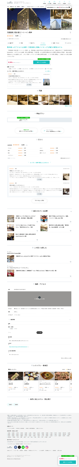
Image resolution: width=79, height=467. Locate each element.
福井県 (39, 434)
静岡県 (9, 434)
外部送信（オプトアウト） (33, 450)
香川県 (9, 435)
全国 (18, 437)
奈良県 (60, 434)
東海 (35, 437)
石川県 (34, 434)
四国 (39, 437)
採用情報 (54, 450)
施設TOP (11, 43)
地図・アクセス (56, 43)
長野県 (26, 434)
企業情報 (21, 450)
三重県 (43, 434)
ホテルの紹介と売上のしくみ (66, 38)
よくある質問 (41, 450)
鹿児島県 (9, 437)
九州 (28, 437)
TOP (8, 6)
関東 (21, 437)
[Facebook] (15, 447)
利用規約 (25, 450)
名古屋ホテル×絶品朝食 (20, 428)
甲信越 (46, 437)
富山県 (30, 434)
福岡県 (47, 435)
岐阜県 (17, 434)
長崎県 (60, 435)
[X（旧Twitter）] (19, 447)
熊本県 (64, 435)
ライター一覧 (16, 450)
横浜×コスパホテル (40, 428)
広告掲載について (48, 450)
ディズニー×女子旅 (11, 428)
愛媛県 (22, 435)
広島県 (39, 435)
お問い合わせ (59, 450)
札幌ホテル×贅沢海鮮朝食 (30, 428)
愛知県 (13, 434)
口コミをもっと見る (39, 200)
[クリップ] (37, 222)
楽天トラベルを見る (41, 62)
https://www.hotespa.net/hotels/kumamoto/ (18, 346)
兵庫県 (69, 434)
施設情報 (13, 319)
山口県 (43, 435)
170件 (20, 36)
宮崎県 (68, 435)
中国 (42, 437)
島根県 (34, 435)
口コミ (44, 43)
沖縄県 (14, 437)
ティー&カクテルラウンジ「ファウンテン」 (18, 267)
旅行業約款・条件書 (19, 443)
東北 (32, 437)
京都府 (51, 434)
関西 (25, 437)
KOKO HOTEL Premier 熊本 (14, 253)
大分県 (55, 435)
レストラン (69, 43)
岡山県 (26, 435)
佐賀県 (51, 435)
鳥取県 (30, 435)
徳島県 (13, 435)
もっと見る (47, 71)
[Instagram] (26, 447)
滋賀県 (47, 434)
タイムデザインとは (11, 443)
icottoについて (9, 450)
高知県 (17, 435)
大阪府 (55, 434)
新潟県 (22, 434)
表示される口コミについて (65, 158)
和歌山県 (64, 434)
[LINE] (23, 447)
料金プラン (33, 43)
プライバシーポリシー (27, 443)
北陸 (50, 437)
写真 (22, 43)
